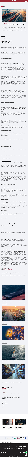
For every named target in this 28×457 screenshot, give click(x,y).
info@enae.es (17, 455)
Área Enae (5, 442)
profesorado (15, 107)
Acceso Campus (7, 442)
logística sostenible (4, 77)
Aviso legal (20, 455)
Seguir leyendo (4, 394)
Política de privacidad (13, 456)
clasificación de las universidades (6, 161)
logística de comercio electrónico (12, 77)
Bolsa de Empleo (11, 442)
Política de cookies (18, 456)
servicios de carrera (5, 228)
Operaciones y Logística (5, 403)
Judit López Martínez (7, 268)
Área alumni (3, 442)
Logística (3, 402)
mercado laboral (3, 83)
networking (3, 122)
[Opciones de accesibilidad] (26, 455)
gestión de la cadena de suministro (6, 49)
